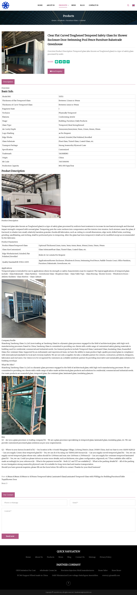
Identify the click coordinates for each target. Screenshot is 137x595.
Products (63, 5)
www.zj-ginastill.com (111, 575)
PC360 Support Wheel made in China (32, 575)
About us (51, 5)
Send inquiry (57, 71)
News (73, 5)
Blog (82, 5)
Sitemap (92, 557)
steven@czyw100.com (85, 592)
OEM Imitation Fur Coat (26, 570)
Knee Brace (116, 570)
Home (40, 5)
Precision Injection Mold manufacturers (77, 570)
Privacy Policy (105, 557)
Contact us (93, 5)
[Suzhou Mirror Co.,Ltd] (6, 5)
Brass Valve (103, 570)
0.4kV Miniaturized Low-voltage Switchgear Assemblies (75, 575)
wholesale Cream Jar (48, 570)
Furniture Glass (72, 20)
